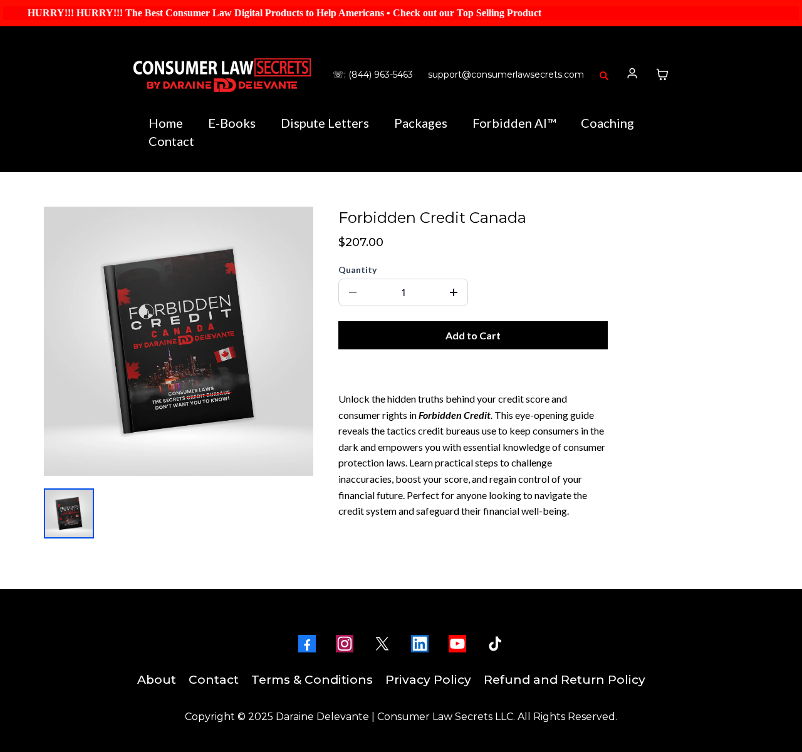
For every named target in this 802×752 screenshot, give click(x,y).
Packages (420, 122)
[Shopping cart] (662, 74)
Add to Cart (473, 335)
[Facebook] (307, 643)
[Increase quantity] (454, 292)
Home (165, 122)
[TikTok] (495, 643)
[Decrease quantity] (353, 292)
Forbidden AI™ (514, 122)
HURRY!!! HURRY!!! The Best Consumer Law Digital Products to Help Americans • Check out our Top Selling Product (267, 13)
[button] (632, 74)
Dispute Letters (325, 122)
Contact (171, 140)
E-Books (232, 122)
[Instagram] (344, 643)
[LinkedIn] (420, 643)
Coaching (607, 122)
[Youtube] (457, 643)
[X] (382, 643)
